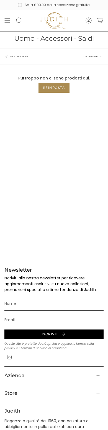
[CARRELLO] (100, 20)
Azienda (14, 375)
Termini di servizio (33, 348)
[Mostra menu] (7, 20)
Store (10, 393)
